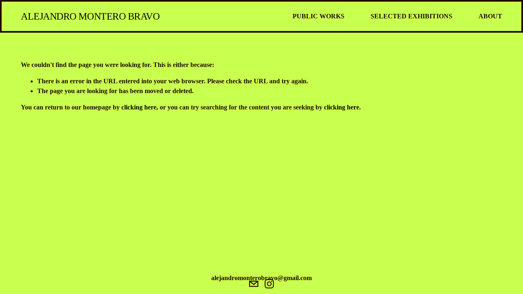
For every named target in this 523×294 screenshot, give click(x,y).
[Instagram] (269, 284)
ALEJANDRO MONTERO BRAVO (90, 16)
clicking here (138, 107)
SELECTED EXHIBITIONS (411, 16)
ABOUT (490, 16)
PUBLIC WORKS (318, 16)
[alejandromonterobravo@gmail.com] (254, 284)
